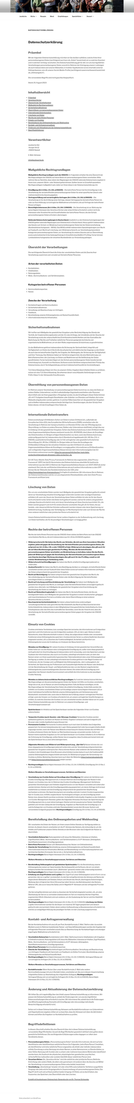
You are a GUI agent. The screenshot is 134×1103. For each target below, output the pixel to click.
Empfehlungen (63, 16)
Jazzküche (23, 16)
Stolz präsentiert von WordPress (30, 1098)
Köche (33, 16)
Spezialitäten (76, 16)
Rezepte (43, 16)
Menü (52, 16)
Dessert (89, 16)
